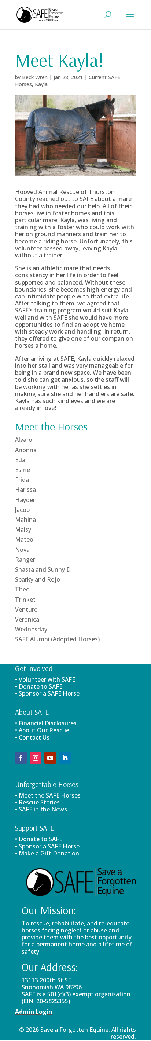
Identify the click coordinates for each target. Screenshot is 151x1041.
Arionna (26, 450)
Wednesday (31, 629)
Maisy (23, 529)
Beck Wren (35, 77)
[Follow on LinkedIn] (65, 758)
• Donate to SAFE (38, 686)
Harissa (25, 489)
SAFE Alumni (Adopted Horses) (57, 639)
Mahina (25, 520)
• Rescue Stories (37, 802)
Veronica (27, 619)
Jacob (22, 510)
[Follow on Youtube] (50, 758)
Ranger (25, 560)
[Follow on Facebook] (21, 758)
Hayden (26, 500)
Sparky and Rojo (37, 579)
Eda (20, 460)
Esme (22, 470)
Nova (22, 550)
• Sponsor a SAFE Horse (47, 846)
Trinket (25, 599)
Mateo (24, 539)
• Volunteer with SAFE (45, 679)
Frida (22, 480)
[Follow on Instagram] (35, 758)
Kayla (41, 84)
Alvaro (23, 440)
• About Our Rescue (42, 730)
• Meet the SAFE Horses (48, 795)
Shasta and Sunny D (43, 569)
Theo (22, 589)
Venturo (26, 609)
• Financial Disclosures (46, 723)
